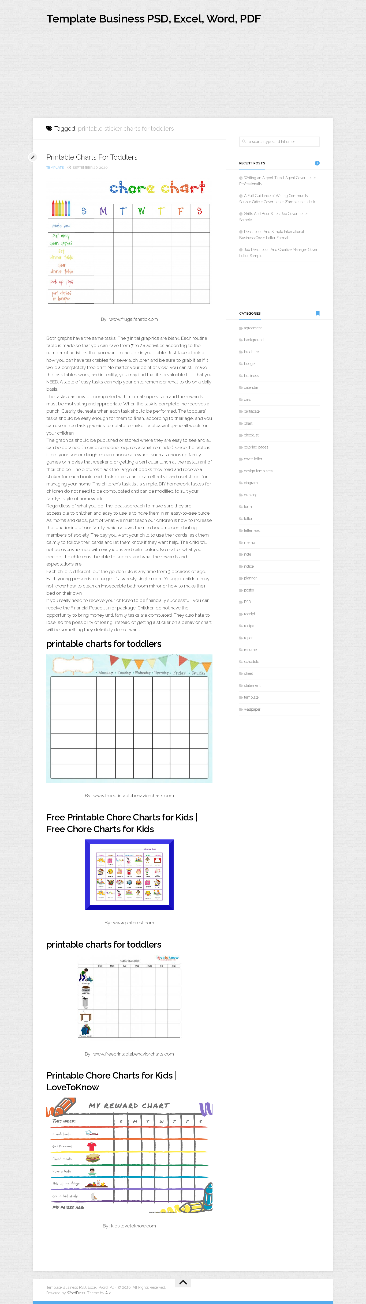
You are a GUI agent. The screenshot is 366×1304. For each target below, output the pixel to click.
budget (250, 363)
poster (249, 590)
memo (249, 542)
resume (250, 649)
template (55, 167)
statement (252, 685)
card (247, 399)
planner (250, 578)
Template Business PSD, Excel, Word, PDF (153, 18)
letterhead (252, 530)
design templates (258, 471)
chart (248, 423)
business (251, 376)
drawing (250, 495)
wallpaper (252, 709)
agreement (253, 328)
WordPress (76, 1293)
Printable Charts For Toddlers (91, 157)
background (254, 340)
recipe (249, 626)
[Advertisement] (183, 77)
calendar (251, 387)
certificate (252, 411)
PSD (247, 602)
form (248, 506)
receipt (249, 614)
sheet (248, 673)
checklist (251, 435)
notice (249, 566)
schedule (251, 661)
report (249, 638)
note (247, 554)
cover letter (253, 459)
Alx (108, 1293)
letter (248, 519)
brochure (251, 352)
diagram (251, 483)
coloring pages (256, 447)
